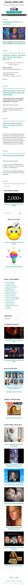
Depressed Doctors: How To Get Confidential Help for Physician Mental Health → (14, 93)
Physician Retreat (10, 302)
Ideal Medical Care (10, 289)
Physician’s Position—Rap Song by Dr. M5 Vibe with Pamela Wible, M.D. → (14, 57)
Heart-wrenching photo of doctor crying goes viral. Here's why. (14, 465)
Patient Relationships (11, 294)
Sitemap (14, 577)
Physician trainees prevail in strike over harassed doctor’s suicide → (13, 125)
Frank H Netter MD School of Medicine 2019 (14, 360)
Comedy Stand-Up (10, 284)
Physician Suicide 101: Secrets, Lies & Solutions (14, 548)
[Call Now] (14, 12)
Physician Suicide (10, 304)
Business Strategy (10, 282)
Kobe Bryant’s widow (7, 164)
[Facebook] (11, 9)
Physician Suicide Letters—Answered (12, 306)
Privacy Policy (8, 581)
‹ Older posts (7, 186)
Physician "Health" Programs (13, 297)
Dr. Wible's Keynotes (11, 285)
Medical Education (10, 290)
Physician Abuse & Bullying (12, 299)
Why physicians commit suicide (14, 565)
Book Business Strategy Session (13, 266)
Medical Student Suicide (11, 292)
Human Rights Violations (12, 287)
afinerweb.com (22, 583)
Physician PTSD (10, 300)
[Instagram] (14, 9)
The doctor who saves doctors (14, 418)
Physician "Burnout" (10, 295)
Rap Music (8, 308)
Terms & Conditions (19, 581)
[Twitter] (16, 9)
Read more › (5, 50)
